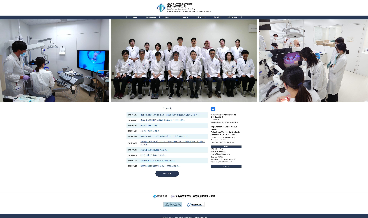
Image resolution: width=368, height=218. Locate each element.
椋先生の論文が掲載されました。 (153, 155)
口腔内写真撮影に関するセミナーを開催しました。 (160, 166)
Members (167, 17)
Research (184, 17)
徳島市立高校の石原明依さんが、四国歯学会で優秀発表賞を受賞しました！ (169, 115)
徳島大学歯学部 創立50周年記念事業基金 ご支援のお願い (162, 120)
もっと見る (167, 174)
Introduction (151, 17)
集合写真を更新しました (149, 126)
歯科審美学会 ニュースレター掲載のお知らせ (157, 161)
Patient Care (200, 17)
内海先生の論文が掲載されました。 (154, 150)
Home (134, 17)
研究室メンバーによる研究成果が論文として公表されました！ (164, 136)
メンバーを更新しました (149, 131)
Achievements (233, 17)
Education (217, 17)
